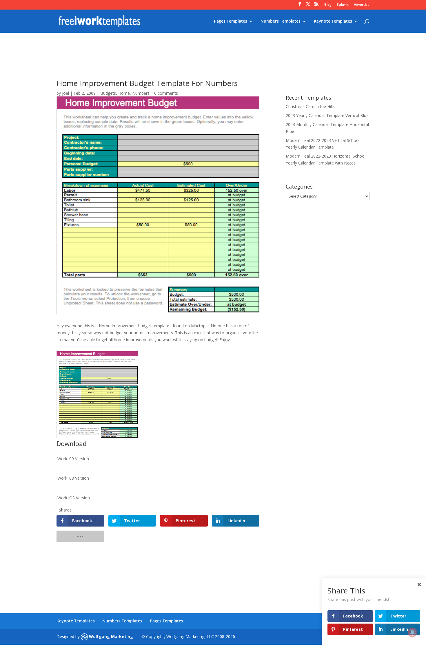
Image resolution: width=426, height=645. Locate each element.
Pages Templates (230, 21)
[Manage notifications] (412, 632)
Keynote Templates (333, 21)
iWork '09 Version (73, 458)
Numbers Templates (281, 21)
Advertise (361, 5)
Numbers (141, 93)
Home (124, 93)
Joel (65, 93)
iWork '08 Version (73, 478)
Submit (343, 5)
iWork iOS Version (73, 497)
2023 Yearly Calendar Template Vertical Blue (327, 115)
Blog (328, 5)
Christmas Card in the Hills (310, 106)
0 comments (166, 93)
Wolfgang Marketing (110, 636)
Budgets (108, 93)
